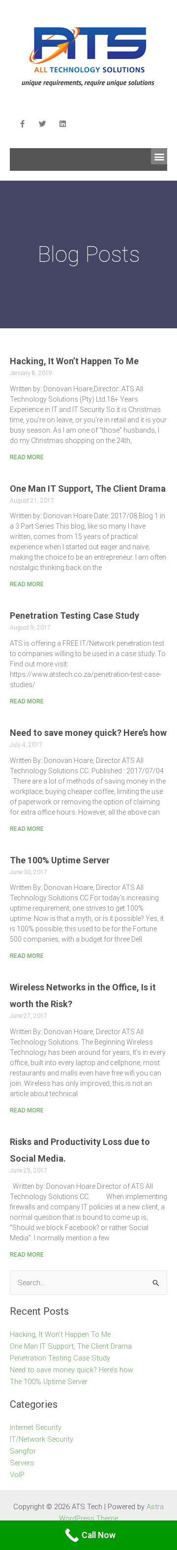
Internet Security (35, 1427)
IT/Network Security (41, 1439)
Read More (27, 457)
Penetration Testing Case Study (74, 615)
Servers (22, 1462)
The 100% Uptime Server (60, 860)
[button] (159, 156)
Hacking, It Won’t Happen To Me (74, 361)
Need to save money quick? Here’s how (88, 733)
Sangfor (23, 1451)
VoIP (17, 1474)
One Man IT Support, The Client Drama (88, 488)
